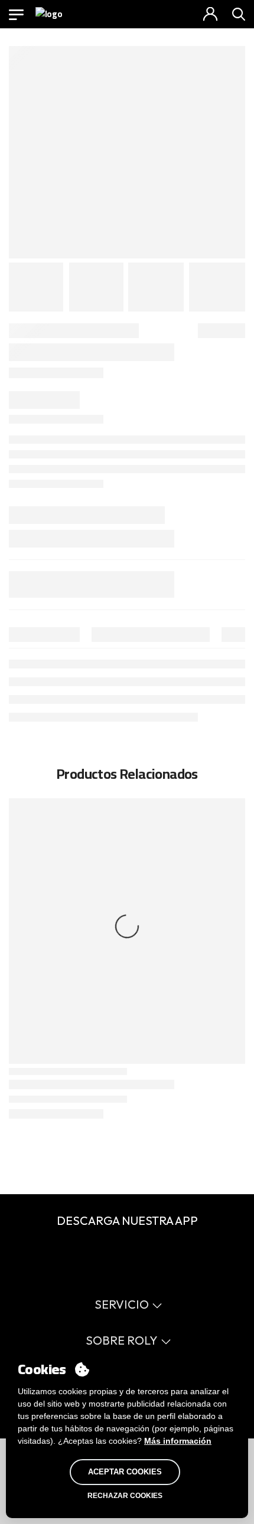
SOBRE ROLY (122, 1340)
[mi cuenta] (210, 14)
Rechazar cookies (124, 1496)
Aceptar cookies (125, 1471)
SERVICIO (122, 1304)
